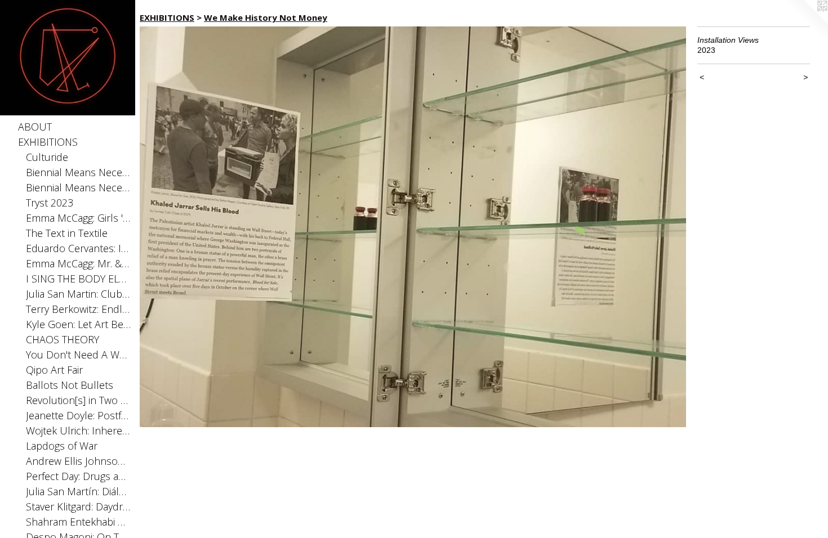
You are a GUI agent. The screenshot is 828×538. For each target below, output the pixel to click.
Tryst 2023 (49, 202)
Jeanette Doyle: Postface (78, 415)
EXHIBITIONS (48, 142)
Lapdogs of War (61, 445)
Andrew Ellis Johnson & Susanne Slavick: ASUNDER (78, 461)
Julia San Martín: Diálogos (78, 491)
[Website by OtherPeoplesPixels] (805, 22)
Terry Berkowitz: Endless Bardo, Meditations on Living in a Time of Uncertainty (78, 309)
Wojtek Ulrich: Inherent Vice (78, 430)
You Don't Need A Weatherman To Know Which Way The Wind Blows (78, 354)
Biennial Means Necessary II (78, 172)
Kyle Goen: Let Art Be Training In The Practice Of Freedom (78, 324)
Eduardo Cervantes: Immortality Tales (78, 248)
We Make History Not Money (265, 17)
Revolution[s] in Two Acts (78, 400)
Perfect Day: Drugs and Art (78, 476)
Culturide (47, 157)
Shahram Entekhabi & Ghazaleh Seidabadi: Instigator (78, 521)
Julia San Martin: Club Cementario (78, 294)
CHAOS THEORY (62, 339)
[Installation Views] (413, 226)
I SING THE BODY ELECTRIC (78, 278)
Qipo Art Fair (54, 369)
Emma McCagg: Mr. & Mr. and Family (78, 263)
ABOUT (35, 126)
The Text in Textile (67, 233)
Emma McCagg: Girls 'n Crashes (78, 218)
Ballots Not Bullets (69, 385)
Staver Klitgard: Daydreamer (78, 506)
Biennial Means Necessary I (78, 187)
